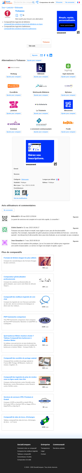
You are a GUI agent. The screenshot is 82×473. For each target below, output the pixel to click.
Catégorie (17, 179)
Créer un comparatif (37, 3)
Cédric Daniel (16, 227)
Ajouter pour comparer (34, 60)
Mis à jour (17, 185)
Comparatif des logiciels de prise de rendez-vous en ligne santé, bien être (20, 378)
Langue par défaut (49, 179)
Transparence (45, 448)
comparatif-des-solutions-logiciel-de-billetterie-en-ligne (23, 24)
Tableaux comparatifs (24, 454)
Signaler (35, 55)
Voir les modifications (20, 198)
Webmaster (19, 7)
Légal (42, 451)
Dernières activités (59, 448)
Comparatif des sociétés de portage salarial (20, 358)
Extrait (16, 168)
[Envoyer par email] (41, 55)
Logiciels (10, 7)
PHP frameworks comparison (15, 317)
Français (78, 2)
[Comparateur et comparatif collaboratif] (7, 2)
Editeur (45, 182)
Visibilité (17, 182)
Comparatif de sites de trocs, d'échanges (19, 417)
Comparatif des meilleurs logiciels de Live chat (19, 298)
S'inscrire (59, 2)
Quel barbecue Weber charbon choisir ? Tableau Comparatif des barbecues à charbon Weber (19, 338)
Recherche (33, 2)
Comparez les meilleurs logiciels (27, 451)
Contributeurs (18, 188)
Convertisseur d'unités (24, 457)
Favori (17, 15)
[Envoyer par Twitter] (47, 55)
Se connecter (69, 2)
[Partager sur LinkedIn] (50, 55)
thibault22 (15, 216)
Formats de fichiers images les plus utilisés (20, 258)
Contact (43, 454)
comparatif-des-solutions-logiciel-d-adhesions (20, 29)
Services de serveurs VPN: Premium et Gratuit (18, 398)
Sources (16, 174)
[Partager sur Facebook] (44, 55)
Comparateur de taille (47, 2)
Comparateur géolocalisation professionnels (15, 278)
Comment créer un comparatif (26, 448)
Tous (3, 7)
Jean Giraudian (17, 240)
